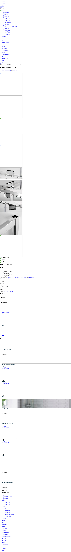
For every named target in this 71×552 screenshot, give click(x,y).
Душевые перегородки (7, 510)
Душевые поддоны (7, 27)
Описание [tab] (3, 281)
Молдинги (3, 39)
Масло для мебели (4, 538)
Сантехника (24, 277)
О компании (3, 1)
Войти (2, 5)
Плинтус (3, 44)
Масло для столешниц (4, 55)
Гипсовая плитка (5, 14)
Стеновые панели (4, 520)
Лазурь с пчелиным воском (5, 54)
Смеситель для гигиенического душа (9, 19)
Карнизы (3, 522)
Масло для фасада (4, 540)
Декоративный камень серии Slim (7, 496)
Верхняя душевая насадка (8, 30)
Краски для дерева (4, 45)
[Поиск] (20, 64)
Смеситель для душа (7, 20)
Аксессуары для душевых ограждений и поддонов (11, 26)
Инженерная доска (4, 36)
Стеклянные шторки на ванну (8, 512)
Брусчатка (3, 59)
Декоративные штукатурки (5, 42)
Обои (2, 40)
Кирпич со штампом (5, 498)
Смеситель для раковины (8, 21)
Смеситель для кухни (7, 504)
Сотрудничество (4, 2)
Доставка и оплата (4, 547)
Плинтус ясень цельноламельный (6, 50)
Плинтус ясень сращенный (5, 49)
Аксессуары (4, 518)
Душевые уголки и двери (8, 28)
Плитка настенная (4, 47)
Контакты (3, 4)
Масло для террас (4, 56)
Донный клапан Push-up (8, 22)
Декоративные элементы (6, 15)
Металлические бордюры (5, 61)
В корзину (4, 352)
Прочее (3, 62)
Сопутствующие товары (6, 16)
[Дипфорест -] (2, 6)
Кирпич (3, 35)
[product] (36, 307)
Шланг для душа (7, 33)
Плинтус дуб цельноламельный (6, 51)
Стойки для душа (7, 24)
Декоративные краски (4, 43)
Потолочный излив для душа (8, 516)
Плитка (3, 37)
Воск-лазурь (3, 52)
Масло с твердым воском (5, 57)
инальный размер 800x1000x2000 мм (8, 291)
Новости (3, 549)
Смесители (4, 17)
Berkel (4, 293)
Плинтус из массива (4, 528)
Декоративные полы (4, 526)
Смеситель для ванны (7, 502)
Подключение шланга (7, 32)
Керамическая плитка (4, 48)
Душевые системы (5, 506)
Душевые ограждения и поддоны (7, 25)
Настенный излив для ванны (8, 31)
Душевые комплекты (7, 23)
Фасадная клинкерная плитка (5, 532)
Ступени (3, 38)
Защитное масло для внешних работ (6, 536)
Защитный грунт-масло (5, 53)
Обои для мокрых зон (4, 524)
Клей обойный (4, 41)
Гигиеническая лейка (7, 34)
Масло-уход (3, 542)
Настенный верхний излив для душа (9, 514)
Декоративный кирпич (5, 11)
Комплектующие (5, 29)
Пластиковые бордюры (5, 544)
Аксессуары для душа (7, 508)
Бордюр (3, 60)
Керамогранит (3, 46)
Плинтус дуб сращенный (5, 534)
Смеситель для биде (7, 18)
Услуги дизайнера (4, 3)
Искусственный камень (6, 13)
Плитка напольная (4, 530)
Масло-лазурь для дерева (5, 58)
